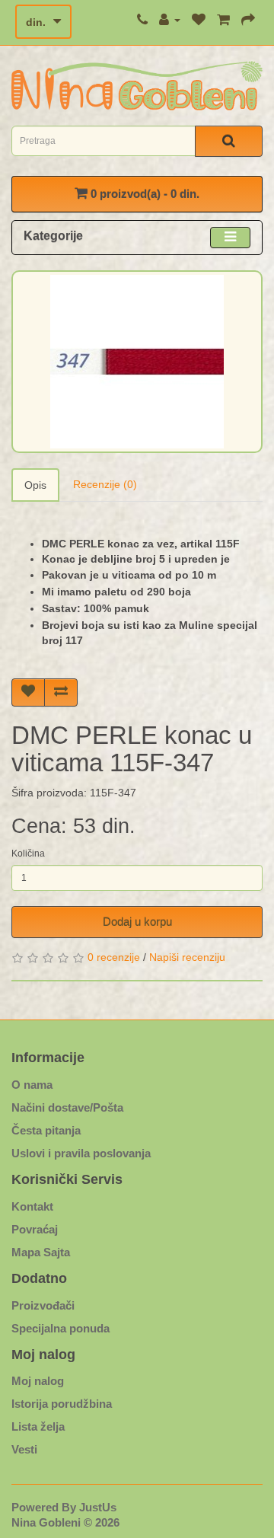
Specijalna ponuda (60, 1328)
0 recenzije (114, 957)
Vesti (24, 1449)
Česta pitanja (46, 1130)
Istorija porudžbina (61, 1403)
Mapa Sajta (40, 1252)
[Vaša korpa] (223, 19)
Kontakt (32, 1206)
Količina (28, 853)
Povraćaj (34, 1229)
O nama (32, 1084)
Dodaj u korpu (137, 921)
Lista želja (38, 1426)
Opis (35, 485)
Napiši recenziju (187, 957)
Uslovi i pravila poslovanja (81, 1153)
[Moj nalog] (169, 19)
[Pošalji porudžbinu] (248, 19)
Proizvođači (43, 1305)
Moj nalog (37, 1380)
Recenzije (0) (105, 484)
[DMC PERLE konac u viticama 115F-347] (137, 361)
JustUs (97, 1507)
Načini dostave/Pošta (67, 1107)
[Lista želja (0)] (199, 19)
